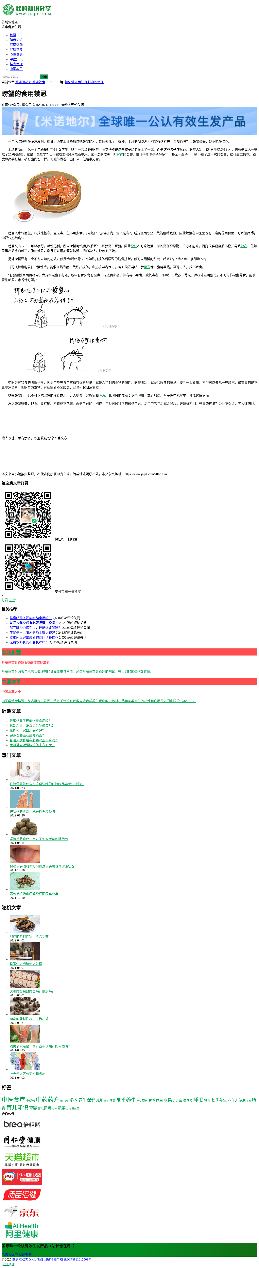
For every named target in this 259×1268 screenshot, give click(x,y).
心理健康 (16, 54)
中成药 (30, 1100)
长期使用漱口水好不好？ (27, 730)
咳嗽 (112, 1100)
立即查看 (25, 1254)
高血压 (75, 1108)
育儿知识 (17, 1108)
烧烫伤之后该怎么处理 (26, 964)
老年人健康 (237, 1100)
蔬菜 (61, 1108)
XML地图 (36, 1259)
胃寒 (147, 267)
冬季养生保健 (82, 1100)
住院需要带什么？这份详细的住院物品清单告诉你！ (47, 784)
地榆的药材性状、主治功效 (29, 936)
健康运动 (16, 44)
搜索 (44, 77)
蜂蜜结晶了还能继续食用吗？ (31, 618)
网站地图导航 (53, 1259)
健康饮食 (16, 49)
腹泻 (102, 395)
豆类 (68, 1109)
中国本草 (16, 69)
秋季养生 (219, 1100)
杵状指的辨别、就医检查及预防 (32, 811)
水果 (66, 395)
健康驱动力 (23, 82)
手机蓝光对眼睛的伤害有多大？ (32, 745)
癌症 (175, 1100)
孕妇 (134, 246)
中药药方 (47, 1099)
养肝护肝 (64, 1101)
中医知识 (16, 59)
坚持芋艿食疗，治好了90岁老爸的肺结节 (39, 839)
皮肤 (182, 1100)
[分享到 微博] (161, 438)
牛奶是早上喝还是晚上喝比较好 (32, 632)
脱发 (40, 1108)
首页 (13, 35)
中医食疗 (13, 1099)
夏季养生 (126, 1100)
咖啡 (106, 1101)
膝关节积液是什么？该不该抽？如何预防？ (40, 1046)
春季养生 (155, 1100)
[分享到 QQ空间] (32, 469)
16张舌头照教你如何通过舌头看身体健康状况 (42, 866)
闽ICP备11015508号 (78, 1259)
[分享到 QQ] (100, 438)
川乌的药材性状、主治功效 (29, 1019)
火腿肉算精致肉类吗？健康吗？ (32, 991)
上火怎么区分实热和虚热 (27, 1074)
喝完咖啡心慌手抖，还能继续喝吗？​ (36, 627)
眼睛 (189, 1100)
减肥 (99, 1100)
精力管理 (16, 64)
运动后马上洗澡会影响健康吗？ (32, 725)
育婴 (33, 1108)
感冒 (145, 1100)
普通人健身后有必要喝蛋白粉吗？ (34, 623)
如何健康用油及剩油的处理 (84, 82)
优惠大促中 (10, 1254)
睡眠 (198, 1100)
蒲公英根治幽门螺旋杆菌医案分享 (34, 894)
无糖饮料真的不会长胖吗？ (29, 642)
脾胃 (120, 154)
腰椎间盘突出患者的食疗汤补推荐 (34, 637)
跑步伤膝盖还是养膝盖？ (27, 735)
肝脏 (249, 1101)
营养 (54, 1108)
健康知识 (16, 40)
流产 (244, 246)
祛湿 (207, 1100)
